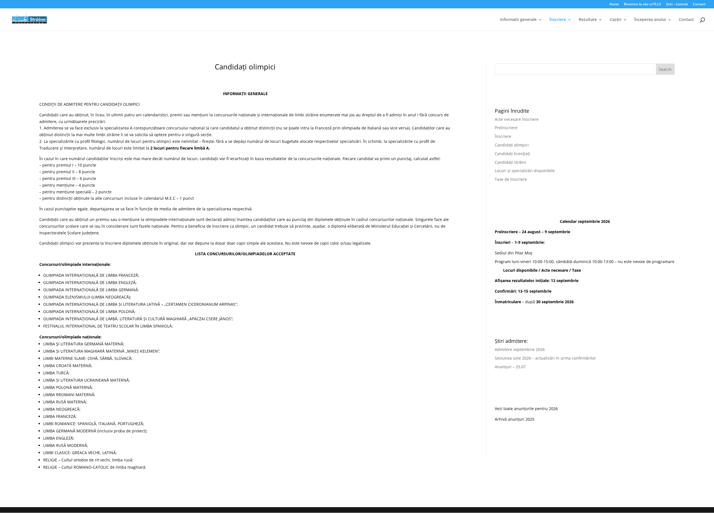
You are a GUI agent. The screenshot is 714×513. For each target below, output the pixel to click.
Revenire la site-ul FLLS (642, 4)
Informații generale (518, 20)
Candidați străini (510, 162)
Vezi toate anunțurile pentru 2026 (526, 408)
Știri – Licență (677, 4)
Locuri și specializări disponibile (525, 170)
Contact (699, 4)
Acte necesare (554, 270)
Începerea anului (650, 20)
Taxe (576, 270)
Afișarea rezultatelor (514, 280)
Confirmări (505, 291)
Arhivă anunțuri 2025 (514, 419)
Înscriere (557, 20)
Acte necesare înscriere (517, 119)
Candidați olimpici (512, 145)
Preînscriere (506, 127)
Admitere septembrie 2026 (520, 349)
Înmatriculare (508, 301)
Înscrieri (502, 242)
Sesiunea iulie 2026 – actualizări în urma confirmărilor (545, 358)
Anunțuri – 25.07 (510, 366)
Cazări (615, 20)
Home (614, 4)
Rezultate (588, 20)
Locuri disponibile (520, 270)
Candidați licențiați (512, 153)
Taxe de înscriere (511, 179)
